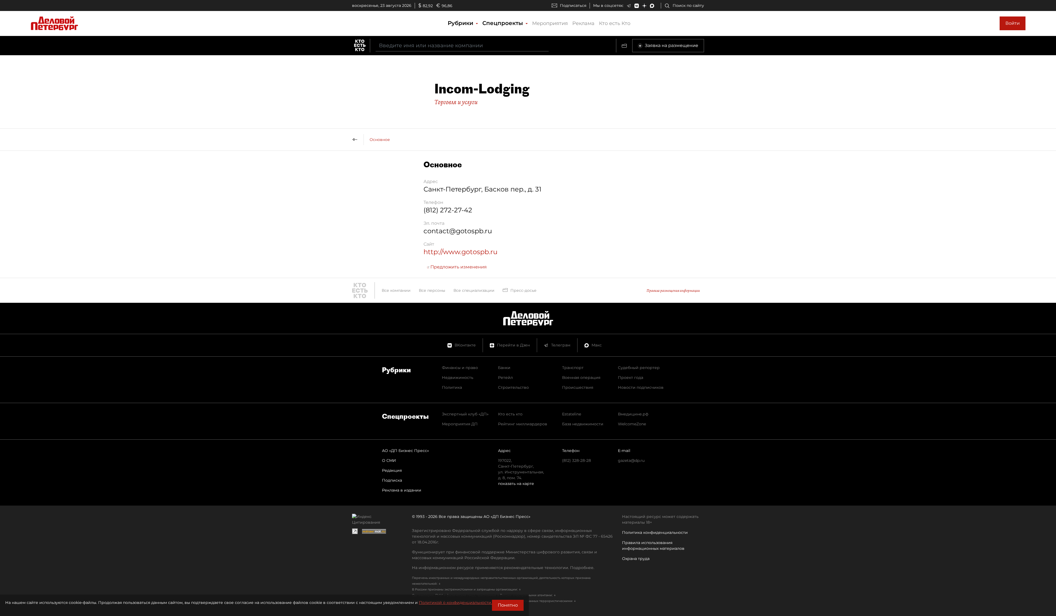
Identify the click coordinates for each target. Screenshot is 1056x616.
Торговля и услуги (456, 102)
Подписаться (573, 5)
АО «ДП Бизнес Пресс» (405, 450)
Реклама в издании (401, 490)
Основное (380, 139)
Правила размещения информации (673, 290)
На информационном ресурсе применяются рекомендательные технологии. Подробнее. (503, 567)
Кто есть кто (510, 414)
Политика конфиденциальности (655, 532)
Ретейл (505, 377)
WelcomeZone (632, 423)
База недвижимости (582, 423)
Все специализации (473, 290)
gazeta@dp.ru (631, 460)
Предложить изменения (458, 267)
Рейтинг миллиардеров (522, 423)
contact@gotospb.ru (458, 231)
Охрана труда (636, 558)
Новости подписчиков (641, 387)
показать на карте (516, 483)
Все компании (396, 290)
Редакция (392, 470)
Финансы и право (460, 367)
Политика (452, 387)
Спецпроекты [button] (503, 23)
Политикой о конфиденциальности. (455, 602)
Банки (504, 367)
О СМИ (389, 460)
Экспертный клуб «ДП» (465, 414)
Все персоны (432, 290)
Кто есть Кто (614, 23)
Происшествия (577, 387)
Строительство (513, 387)
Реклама (583, 23)
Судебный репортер (639, 367)
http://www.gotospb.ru (460, 252)
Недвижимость (457, 377)
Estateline (571, 414)
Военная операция (581, 377)
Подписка (392, 480)
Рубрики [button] (461, 23)
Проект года (630, 377)
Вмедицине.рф (633, 414)
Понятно (508, 605)
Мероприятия (550, 23)
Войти (1012, 23)
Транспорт (573, 367)
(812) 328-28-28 (576, 460)
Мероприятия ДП (460, 423)
